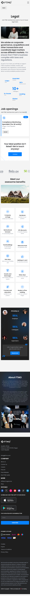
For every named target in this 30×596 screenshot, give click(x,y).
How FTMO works (5, 475)
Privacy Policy (4, 552)
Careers (3, 467)
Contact (15, 154)
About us (3, 462)
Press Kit (3, 469)
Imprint (3, 547)
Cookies (3, 544)
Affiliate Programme (6, 481)
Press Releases (5, 472)
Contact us (4, 464)
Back (4, 8)
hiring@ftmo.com (5, 455)
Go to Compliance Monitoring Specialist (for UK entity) (15, 125)
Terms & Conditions (6, 549)
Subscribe (15, 522)
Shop (2, 484)
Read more (15, 353)
